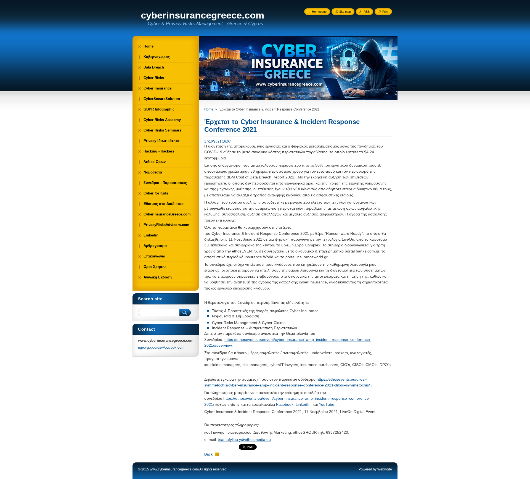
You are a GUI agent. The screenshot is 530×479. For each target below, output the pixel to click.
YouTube (326, 404)
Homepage (319, 11)
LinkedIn (303, 404)
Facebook (284, 404)
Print (385, 11)
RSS (367, 11)
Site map (345, 11)
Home (208, 109)
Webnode (384, 469)
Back (208, 454)
